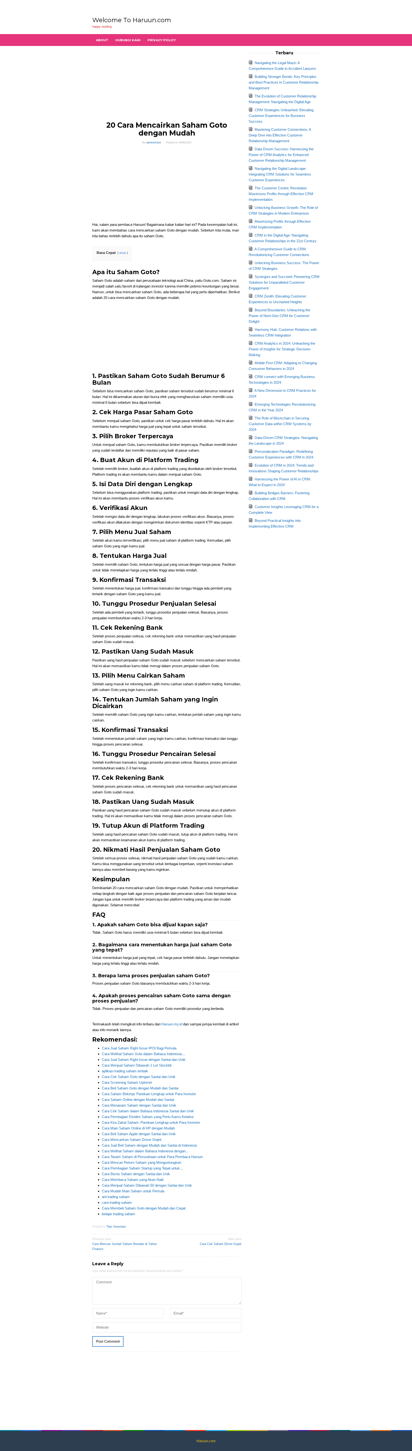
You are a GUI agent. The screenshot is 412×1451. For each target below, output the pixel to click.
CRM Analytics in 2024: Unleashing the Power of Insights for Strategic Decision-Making (282, 349)
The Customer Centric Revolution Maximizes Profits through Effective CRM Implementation (281, 194)
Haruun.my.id (171, 1024)
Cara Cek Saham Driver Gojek (221, 1241)
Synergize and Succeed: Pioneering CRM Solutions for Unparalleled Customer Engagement (284, 282)
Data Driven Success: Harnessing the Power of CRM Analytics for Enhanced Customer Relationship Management (281, 154)
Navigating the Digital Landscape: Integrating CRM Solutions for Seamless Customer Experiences (280, 174)
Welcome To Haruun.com (131, 20)
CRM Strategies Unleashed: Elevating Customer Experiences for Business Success (281, 115)
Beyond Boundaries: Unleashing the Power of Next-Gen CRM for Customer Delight (279, 315)
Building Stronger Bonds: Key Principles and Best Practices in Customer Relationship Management (283, 82)
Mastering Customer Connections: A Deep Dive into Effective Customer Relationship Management (280, 135)
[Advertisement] (167, 86)
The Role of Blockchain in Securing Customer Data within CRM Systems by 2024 (280, 424)
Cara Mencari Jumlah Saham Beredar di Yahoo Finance (124, 1244)
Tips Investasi (116, 1226)
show (122, 253)
